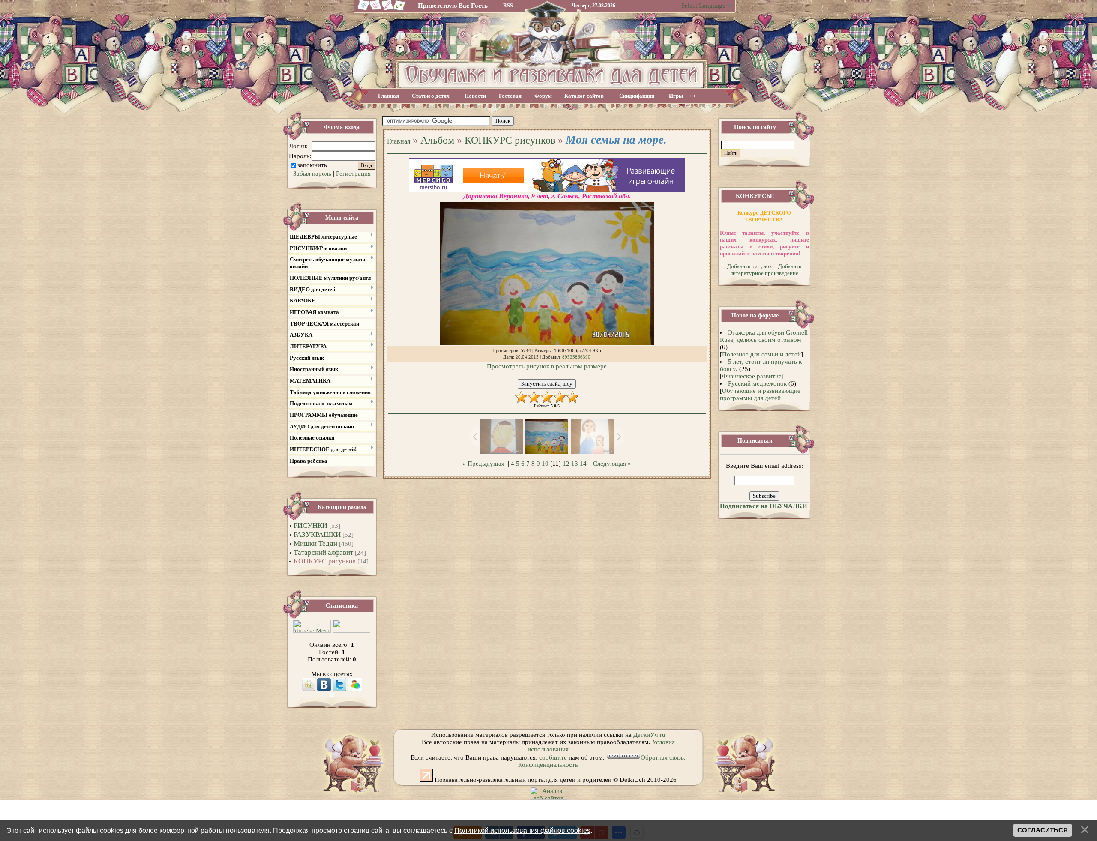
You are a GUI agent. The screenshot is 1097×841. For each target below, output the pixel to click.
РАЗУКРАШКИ (317, 534)
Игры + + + (682, 96)
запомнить (312, 165)
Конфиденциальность (548, 764)
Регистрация (353, 173)
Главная (388, 96)
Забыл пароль (312, 173)
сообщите (553, 757)
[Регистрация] (387, 9)
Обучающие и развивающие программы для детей (760, 394)
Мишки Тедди (315, 543)
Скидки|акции (636, 96)
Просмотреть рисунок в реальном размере (547, 366)
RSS (508, 6)
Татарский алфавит (323, 552)
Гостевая (510, 96)
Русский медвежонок (757, 383)
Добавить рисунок (749, 266)
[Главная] (362, 9)
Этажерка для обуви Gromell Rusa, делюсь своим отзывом (764, 336)
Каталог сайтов (584, 96)
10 (545, 463)
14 (583, 463)
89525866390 (576, 357)
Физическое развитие (752, 376)
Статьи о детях (431, 96)
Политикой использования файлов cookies (522, 830)
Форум (543, 96)
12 (566, 463)
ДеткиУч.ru (649, 734)
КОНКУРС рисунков (325, 561)
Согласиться (1042, 830)
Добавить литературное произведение (765, 269)
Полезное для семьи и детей (761, 354)
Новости (475, 96)
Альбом (437, 140)
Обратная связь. (663, 757)
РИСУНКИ (310, 525)
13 (574, 463)
